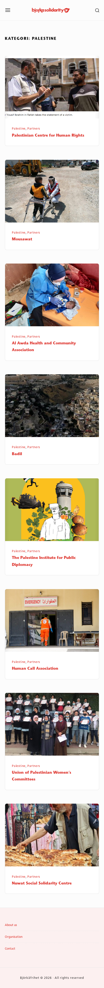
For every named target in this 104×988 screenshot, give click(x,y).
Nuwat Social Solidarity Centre (42, 883)
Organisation (13, 937)
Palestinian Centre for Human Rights (48, 136)
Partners (33, 128)
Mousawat (22, 239)
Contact (10, 948)
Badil (17, 454)
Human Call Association (35, 669)
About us (11, 925)
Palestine (19, 128)
